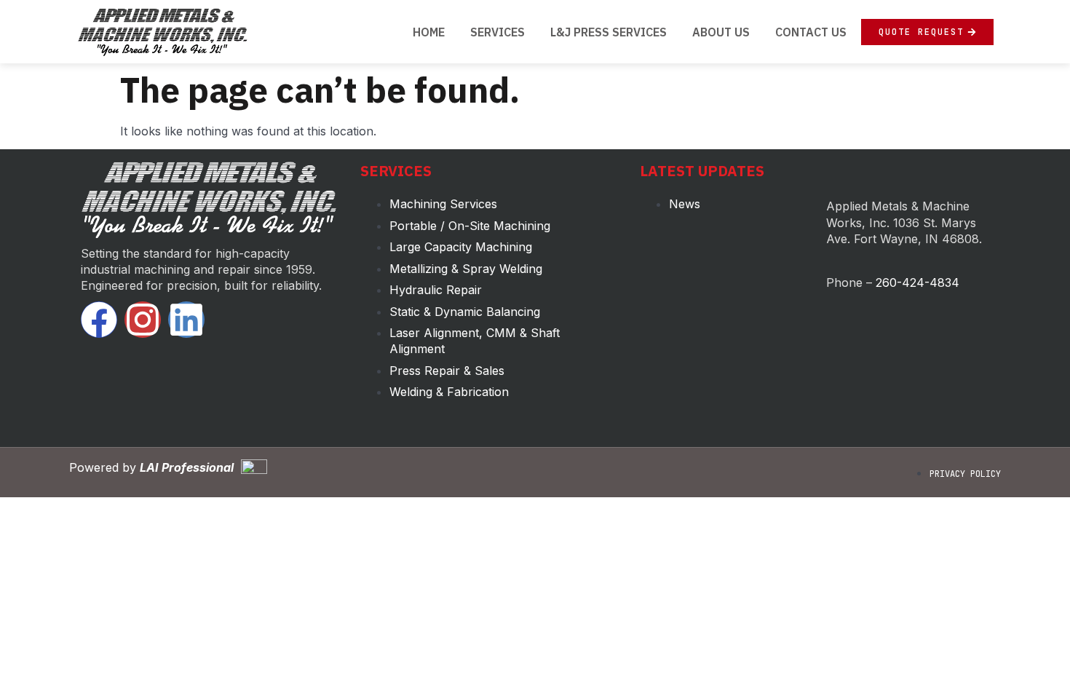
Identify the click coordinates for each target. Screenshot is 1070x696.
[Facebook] (99, 319)
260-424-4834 (917, 282)
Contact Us (811, 32)
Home (429, 32)
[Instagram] (142, 319)
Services (497, 32)
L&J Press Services (608, 32)
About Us (721, 32)
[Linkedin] (186, 319)
